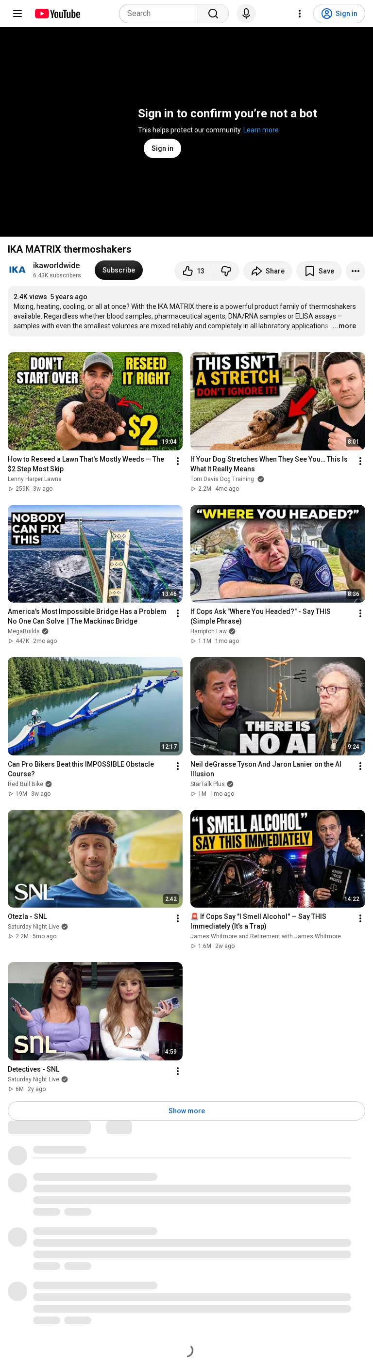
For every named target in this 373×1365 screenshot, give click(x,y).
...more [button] (344, 326)
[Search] (213, 13)
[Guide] (17, 13)
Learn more (261, 130)
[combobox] (161, 13)
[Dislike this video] (225, 271)
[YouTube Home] (57, 13)
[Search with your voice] (246, 13)
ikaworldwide (56, 265)
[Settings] (299, 13)
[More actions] (355, 271)
